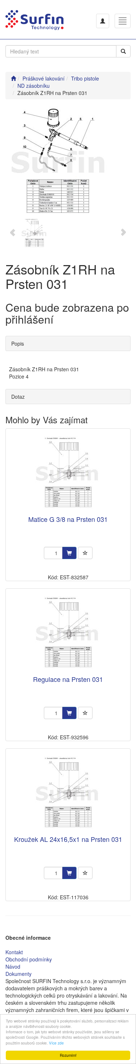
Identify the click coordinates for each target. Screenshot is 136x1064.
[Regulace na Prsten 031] (68, 632)
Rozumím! (68, 1055)
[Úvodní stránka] (13, 78)
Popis (17, 343)
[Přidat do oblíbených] (85, 553)
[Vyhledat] (123, 51)
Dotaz (18, 396)
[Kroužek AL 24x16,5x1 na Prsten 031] (68, 792)
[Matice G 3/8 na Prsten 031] (68, 472)
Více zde (56, 1043)
